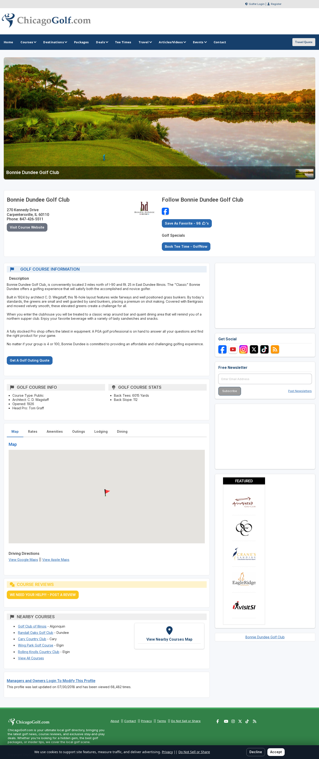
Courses (27, 42)
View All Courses (31, 658)
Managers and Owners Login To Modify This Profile (51, 681)
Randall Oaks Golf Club (35, 633)
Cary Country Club (32, 639)
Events (198, 42)
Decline (255, 752)
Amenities (55, 431)
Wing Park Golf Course (35, 645)
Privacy (146, 721)
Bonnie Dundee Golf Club (265, 637)
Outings (78, 431)
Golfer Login (257, 4)
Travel (144, 42)
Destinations (53, 42)
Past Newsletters (300, 391)
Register (276, 4)
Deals (100, 42)
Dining (122, 431)
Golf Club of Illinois (32, 626)
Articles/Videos (171, 42)
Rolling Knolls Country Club (38, 652)
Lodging (101, 431)
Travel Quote (303, 42)
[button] (106, 493)
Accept (276, 752)
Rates (32, 431)
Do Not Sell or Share (186, 721)
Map (15, 431)
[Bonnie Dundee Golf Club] (304, 176)
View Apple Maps (55, 560)
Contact (130, 721)
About (114, 721)
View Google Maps (23, 560)
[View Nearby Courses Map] (169, 636)
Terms (161, 721)
